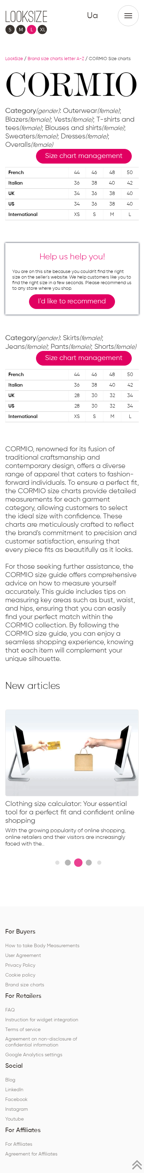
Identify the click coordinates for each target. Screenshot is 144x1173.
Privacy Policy (20, 965)
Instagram (16, 1109)
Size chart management (84, 156)
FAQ (10, 1010)
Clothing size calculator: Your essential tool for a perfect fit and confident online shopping (70, 812)
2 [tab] (68, 863)
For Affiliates (18, 1144)
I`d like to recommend (72, 301)
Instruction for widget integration (41, 1019)
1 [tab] (57, 863)
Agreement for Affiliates (31, 1154)
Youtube (14, 1119)
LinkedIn (14, 1089)
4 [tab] (89, 863)
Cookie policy (20, 975)
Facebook (16, 1099)
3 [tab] (78, 862)
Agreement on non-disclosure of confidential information (41, 1042)
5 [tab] (99, 863)
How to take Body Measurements (42, 945)
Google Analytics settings (33, 1054)
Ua (92, 16)
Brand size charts (24, 985)
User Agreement (23, 955)
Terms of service (23, 1029)
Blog (10, 1080)
